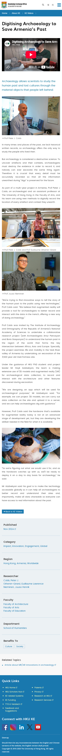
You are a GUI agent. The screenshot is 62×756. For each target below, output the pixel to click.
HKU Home (10, 688)
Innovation (18, 546)
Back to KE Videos (14, 512)
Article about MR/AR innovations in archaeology (29, 665)
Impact (7, 546)
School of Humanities (15, 628)
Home (4, 13)
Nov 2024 (8, 529)
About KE (16, 13)
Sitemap (5, 737)
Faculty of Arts (11, 607)
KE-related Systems (14, 696)
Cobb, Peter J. (11, 580)
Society (19, 646)
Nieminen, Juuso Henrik (16, 587)
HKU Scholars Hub (13, 692)
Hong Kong (9, 563)
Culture (8, 646)
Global (43, 546)
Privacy (37, 692)
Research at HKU (42, 696)
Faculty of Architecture (15, 604)
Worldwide (33, 563)
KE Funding (10, 700)
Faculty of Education (14, 611)
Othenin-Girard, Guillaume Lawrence (23, 584)
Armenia (21, 563)
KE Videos (29, 13)
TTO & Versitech (12, 704)
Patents (37, 688)
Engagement (32, 546)
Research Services (42, 700)
